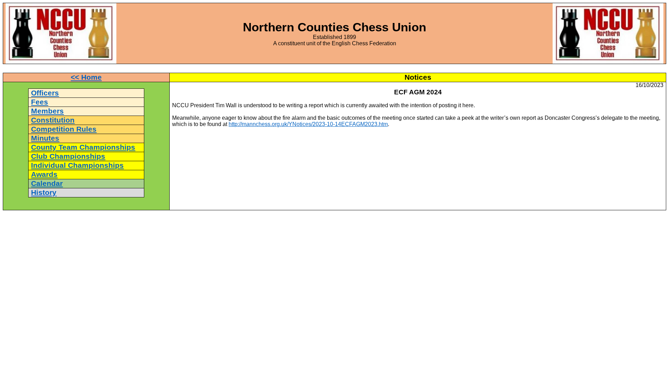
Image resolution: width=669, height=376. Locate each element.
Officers (45, 93)
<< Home (86, 77)
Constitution (53, 120)
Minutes (45, 138)
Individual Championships (77, 165)
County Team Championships (83, 147)
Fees (39, 102)
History (43, 192)
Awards (44, 174)
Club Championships (68, 156)
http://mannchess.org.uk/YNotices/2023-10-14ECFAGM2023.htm (308, 124)
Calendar (47, 183)
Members (47, 111)
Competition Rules (64, 129)
